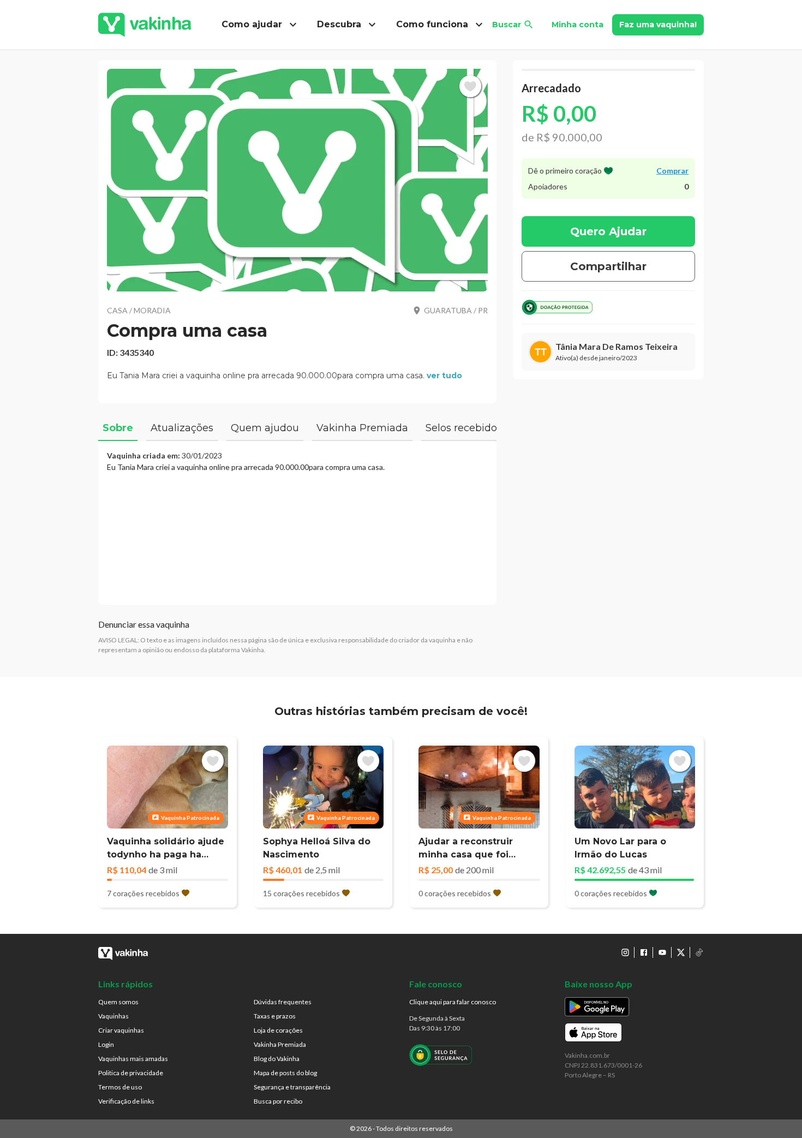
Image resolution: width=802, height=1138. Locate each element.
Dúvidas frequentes (283, 1002)
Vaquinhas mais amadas (133, 1058)
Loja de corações (278, 1030)
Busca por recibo (278, 1101)
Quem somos (118, 1002)
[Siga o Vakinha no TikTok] (699, 952)
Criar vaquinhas (121, 1030)
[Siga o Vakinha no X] (681, 952)
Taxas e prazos (275, 1016)
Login (106, 1044)
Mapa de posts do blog (285, 1073)
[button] (297, 180)
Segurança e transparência (292, 1087)
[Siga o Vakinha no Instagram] (625, 952)
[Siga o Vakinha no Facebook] (643, 952)
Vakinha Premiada (280, 1044)
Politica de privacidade (130, 1073)
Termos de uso (120, 1087)
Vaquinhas (113, 1016)
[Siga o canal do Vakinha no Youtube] (662, 952)
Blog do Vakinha (277, 1058)
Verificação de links (126, 1101)
